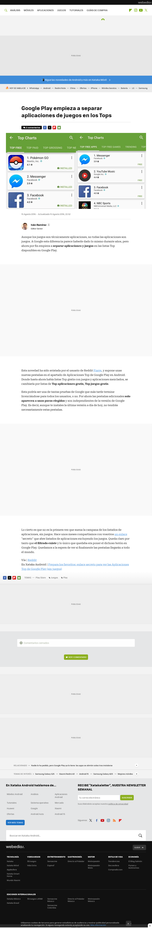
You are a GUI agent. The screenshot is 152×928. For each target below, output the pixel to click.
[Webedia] (145, 2)
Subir (137, 847)
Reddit (32, 560)
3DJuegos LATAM (35, 898)
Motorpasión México (94, 899)
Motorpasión (94, 861)
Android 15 (84, 773)
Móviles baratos (109, 88)
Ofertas (83, 88)
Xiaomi (58, 808)
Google (34, 808)
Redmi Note (60, 88)
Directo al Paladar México (76, 899)
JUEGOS (61, 10)
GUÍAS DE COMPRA (97, 10)
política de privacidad (118, 803)
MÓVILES (29, 10)
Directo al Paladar (76, 861)
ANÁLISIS (15, 10)
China (72, 88)
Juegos (54, 577)
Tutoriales (12, 802)
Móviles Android (15, 794)
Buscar (140, 835)
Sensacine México (52, 899)
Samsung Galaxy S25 (45, 773)
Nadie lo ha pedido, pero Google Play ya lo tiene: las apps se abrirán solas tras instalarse (72, 765)
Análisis (34, 794)
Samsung (143, 88)
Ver (77, 657)
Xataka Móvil (13, 865)
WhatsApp (34, 88)
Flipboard (130, 10)
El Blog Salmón (135, 861)
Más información (98, 925)
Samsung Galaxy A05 (103, 773)
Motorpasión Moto (94, 866)
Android (46, 88)
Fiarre (98, 370)
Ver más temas (15, 822)
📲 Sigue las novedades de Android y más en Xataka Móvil (74, 79)
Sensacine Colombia (52, 906)
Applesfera (12, 869)
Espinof (50, 865)
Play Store (41, 577)
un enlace (120, 534)
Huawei (10, 808)
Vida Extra (32, 865)
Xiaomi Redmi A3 (67, 773)
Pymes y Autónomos (133, 866)
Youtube (141, 10)
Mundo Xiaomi (13, 880)
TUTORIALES (76, 10)
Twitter (146, 10)
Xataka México (14, 898)
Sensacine (52, 861)
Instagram (135, 10)
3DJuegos (31, 861)
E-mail (59, 127)
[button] (40, 225)
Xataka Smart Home (13, 874)
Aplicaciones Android (61, 796)
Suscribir (127, 797)
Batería (124, 88)
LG (133, 88)
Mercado (59, 802)
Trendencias (114, 861)
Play (65, 577)
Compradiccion (115, 869)
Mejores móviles (125, 773)
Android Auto (37, 813)
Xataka (10, 861)
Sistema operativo (39, 802)
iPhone (94, 88)
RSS (114, 819)
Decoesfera (113, 865)
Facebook (45, 127)
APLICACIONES (45, 10)
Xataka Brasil (13, 902)
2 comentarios (33, 127)
